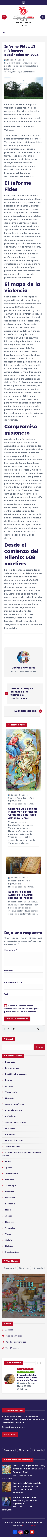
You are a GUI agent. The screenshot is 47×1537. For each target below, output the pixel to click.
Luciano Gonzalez (15, 60)
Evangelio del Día (16, 881)
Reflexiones (10, 1116)
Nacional (9, 1180)
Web (6, 994)
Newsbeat (10, 1198)
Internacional (10, 69)
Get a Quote (10, 1437)
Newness (9, 1222)
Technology (10, 1228)
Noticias (9, 1246)
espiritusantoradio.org (15, 1430)
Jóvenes (9, 1086)
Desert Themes (29, 1528)
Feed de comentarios (16, 1342)
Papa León (10, 1062)
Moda (8, 1210)
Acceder (9, 1330)
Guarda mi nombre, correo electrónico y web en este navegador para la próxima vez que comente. (21, 1009)
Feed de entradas (14, 1336)
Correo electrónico (13, 982)
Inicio (4, 32)
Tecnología (10, 1186)
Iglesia (34, 66)
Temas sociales (12, 1146)
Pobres (8, 1080)
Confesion (24, 1268)
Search (10, 1039)
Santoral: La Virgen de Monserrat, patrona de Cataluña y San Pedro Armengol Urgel (29, 1471)
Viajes (8, 1234)
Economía (10, 1204)
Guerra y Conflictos (14, 1104)
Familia (8, 1161)
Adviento (10, 1268)
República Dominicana (16, 1074)
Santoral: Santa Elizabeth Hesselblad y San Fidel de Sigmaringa (25, 1503)
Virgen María (11, 1092)
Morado (39, 1268)
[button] (37, 1363)
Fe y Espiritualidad (13, 63)
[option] (27, 1380)
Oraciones (10, 1128)
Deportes (9, 1192)
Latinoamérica (12, 1068)
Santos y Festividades (18, 798)
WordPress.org (13, 1348)
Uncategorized (12, 1252)
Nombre (8, 971)
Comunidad (10, 1134)
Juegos (8, 1216)
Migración (10, 1098)
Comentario (10, 950)
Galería (8, 1240)
